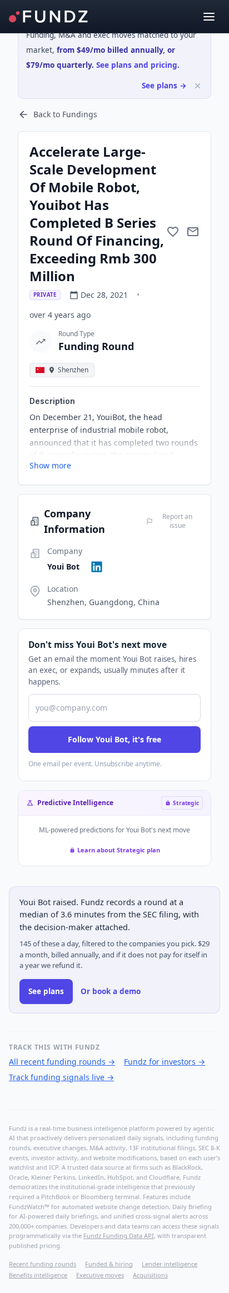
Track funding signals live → (61, 1077)
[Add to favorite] (173, 231)
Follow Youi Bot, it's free (114, 739)
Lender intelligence (169, 1264)
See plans (46, 991)
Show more (50, 465)
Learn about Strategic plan (118, 850)
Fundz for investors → (164, 1061)
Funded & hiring (109, 1264)
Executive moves (100, 1275)
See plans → (164, 86)
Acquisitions (150, 1275)
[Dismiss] (197, 86)
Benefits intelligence (38, 1275)
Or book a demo (111, 991)
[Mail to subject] (193, 231)
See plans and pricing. (138, 65)
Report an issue (177, 521)
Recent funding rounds (42, 1264)
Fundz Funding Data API (118, 1235)
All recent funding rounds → (62, 1061)
